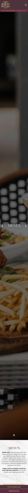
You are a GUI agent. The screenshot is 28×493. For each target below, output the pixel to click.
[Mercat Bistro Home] (5, 4)
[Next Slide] (25, 226)
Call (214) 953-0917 (14, 487)
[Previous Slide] (2, 226)
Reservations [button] (14, 491)
